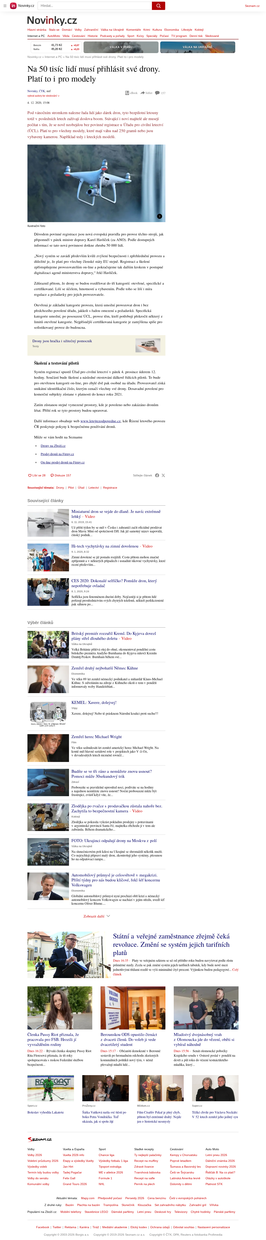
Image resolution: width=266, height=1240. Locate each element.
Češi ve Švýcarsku (182, 1172)
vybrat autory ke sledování (42, 95)
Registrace (110, 487)
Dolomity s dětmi (181, 1184)
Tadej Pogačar (72, 1172)
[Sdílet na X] (163, 475)
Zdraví (75, 782)
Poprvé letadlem (180, 1160)
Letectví (94, 487)
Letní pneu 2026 (216, 1155)
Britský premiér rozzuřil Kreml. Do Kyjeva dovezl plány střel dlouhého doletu (113, 635)
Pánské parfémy (224, 1211)
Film (73, 742)
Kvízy (140, 36)
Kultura (157, 29)
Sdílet (148, 93)
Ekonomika (171, 29)
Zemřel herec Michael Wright (96, 736)
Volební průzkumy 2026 (42, 1160)
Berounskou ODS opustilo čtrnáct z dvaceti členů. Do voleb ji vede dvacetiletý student (129, 1039)
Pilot (71, 487)
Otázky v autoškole (218, 1178)
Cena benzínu (157, 1198)
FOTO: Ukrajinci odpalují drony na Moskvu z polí (114, 840)
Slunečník (128, 1205)
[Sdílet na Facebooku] (157, 475)
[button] (96, 183)
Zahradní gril (197, 1205)
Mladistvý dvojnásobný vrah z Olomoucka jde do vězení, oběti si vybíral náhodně (204, 1039)
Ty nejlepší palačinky (147, 1155)
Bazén (69, 1205)
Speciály (151, 36)
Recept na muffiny (146, 1160)
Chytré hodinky (201, 1211)
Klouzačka (144, 1205)
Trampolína (110, 1205)
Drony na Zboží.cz (53, 445)
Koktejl (199, 29)
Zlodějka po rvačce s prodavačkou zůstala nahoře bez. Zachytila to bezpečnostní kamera (116, 808)
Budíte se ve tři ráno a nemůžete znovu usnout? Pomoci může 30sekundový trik (111, 773)
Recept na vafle (144, 1178)
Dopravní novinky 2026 (221, 1166)
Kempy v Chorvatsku (183, 1155)
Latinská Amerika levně (185, 1178)
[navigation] (5, 5)
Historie (93, 36)
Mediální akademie (114, 1227)
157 (163, 93)
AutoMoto (53, 36)
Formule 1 (105, 1178)
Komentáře (133, 29)
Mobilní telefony (70, 1211)
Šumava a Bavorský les (185, 1166)
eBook (134, 93)
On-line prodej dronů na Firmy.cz (63, 462)
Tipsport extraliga (110, 1166)
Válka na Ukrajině (112, 29)
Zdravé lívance (144, 1166)
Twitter (57, 1227)
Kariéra (84, 1227)
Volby (78, 29)
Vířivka (213, 1205)
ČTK (42, 91)
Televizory (180, 1211)
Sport (130, 36)
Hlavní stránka (36, 29)
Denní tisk (196, 36)
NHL (102, 1184)
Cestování (78, 36)
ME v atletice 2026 (111, 1172)
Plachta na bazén (88, 1205)
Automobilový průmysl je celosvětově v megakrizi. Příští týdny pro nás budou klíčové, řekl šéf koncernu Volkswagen (115, 880)
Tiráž (95, 1227)
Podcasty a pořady (112, 36)
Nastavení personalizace (214, 1227)
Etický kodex (139, 1227)
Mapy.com (88, 1198)
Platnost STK (214, 1184)
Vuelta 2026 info (73, 1155)
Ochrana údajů (160, 1227)
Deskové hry (163, 1211)
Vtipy (74, 708)
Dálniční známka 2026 (220, 1160)
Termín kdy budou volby (43, 1172)
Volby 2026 (34, 1155)
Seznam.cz (252, 5)
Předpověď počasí (110, 1198)
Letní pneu (144, 1211)
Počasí (164, 36)
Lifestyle (186, 29)
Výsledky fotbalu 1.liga (113, 1160)
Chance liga (106, 1155)
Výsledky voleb (37, 1166)
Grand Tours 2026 (75, 1184)
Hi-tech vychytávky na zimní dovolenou (104, 546)
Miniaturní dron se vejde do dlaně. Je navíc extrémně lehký (116, 514)
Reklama (70, 1227)
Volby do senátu (37, 1178)
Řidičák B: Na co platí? (220, 1172)
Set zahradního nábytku (170, 1205)
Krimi (146, 29)
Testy (35, 346)
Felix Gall (69, 1178)
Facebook (42, 1227)
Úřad (81, 487)
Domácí (67, 29)
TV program (179, 36)
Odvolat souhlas (183, 1227)
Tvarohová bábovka (147, 1172)
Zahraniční (91, 29)
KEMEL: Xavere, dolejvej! (94, 702)
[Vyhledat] (158, 6)
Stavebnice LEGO (96, 1211)
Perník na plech (144, 1184)
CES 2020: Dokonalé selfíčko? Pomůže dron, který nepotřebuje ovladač (114, 583)
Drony (60, 487)
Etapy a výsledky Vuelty (78, 1160)
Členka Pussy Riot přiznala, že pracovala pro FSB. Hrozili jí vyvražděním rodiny (53, 1039)
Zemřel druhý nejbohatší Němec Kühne (104, 668)
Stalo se (54, 29)
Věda (66, 36)
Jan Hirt (68, 1166)
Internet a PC (36, 36)
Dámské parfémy (122, 1211)
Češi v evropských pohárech (188, 1198)
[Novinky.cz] (52, 21)
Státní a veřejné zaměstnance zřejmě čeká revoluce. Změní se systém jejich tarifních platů (171, 944)
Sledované (212, 36)
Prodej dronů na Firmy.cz (57, 454)
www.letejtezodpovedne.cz (100, 420)
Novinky (32, 91)
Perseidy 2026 (134, 1198)
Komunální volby (38, 1184)
